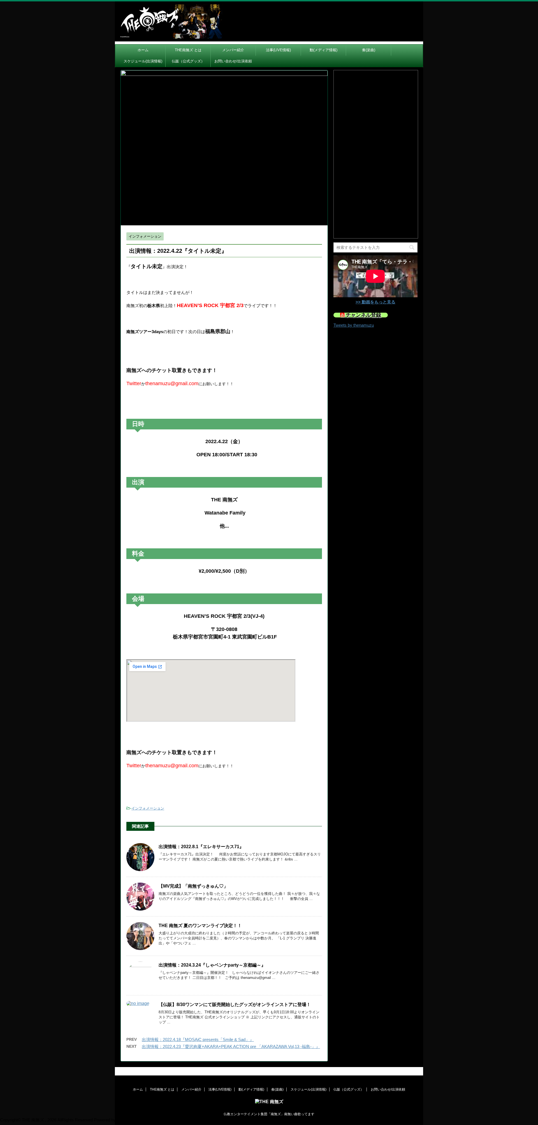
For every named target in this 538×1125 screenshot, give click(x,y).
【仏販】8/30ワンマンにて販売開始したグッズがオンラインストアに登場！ (235, 1004)
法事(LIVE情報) (278, 50)
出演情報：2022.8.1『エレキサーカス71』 (201, 846)
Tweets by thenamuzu (353, 325)
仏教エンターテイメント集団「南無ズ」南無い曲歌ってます (269, 1114)
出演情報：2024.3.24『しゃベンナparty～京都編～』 (212, 965)
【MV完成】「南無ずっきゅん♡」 (193, 886)
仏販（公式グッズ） (188, 61)
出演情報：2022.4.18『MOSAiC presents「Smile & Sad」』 (198, 1039)
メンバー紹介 (233, 50)
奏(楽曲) (368, 50)
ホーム (143, 50)
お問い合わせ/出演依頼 (233, 61)
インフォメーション (147, 808)
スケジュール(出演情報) (143, 61)
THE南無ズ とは (188, 50)
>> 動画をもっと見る (375, 302)
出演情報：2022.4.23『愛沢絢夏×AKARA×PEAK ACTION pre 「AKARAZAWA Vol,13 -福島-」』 (231, 1046)
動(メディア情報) (323, 50)
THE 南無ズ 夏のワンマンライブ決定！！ (200, 925)
